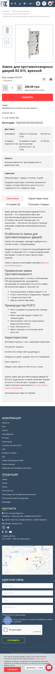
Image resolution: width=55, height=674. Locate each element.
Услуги (4, 430)
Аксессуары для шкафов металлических (19, 494)
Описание (13, 198)
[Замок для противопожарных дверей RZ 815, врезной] (7, 30)
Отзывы (5, 438)
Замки (4, 479)
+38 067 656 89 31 (40, 520)
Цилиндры (6, 502)
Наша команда (8, 464)
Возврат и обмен (9, 453)
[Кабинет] (25, 3)
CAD (3, 449)
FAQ (3, 456)
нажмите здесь (39, 659)
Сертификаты (8, 434)
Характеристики (38, 198)
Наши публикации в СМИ (12, 460)
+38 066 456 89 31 (25, 520)
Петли (4, 483)
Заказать (27, 97)
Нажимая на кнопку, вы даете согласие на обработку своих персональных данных (27, 620)
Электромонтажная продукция (15, 498)
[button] (49, 667)
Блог (4, 426)
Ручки (4, 487)
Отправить (13, 640)
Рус (31, 3)
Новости (5, 423)
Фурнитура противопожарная (29, 122)
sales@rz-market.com (13, 523)
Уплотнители (7, 490)
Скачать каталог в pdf (11, 445)
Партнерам (7, 441)
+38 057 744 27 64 (11, 520)
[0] (44, 3)
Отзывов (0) (13, 204)
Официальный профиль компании (16, 468)
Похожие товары (38, 204)
